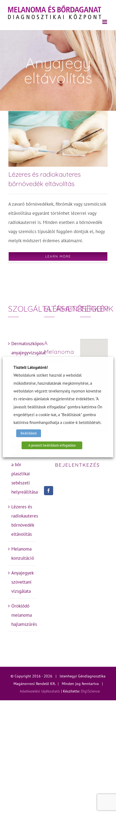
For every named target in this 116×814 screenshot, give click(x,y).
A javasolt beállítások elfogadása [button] (52, 445)
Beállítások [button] (29, 433)
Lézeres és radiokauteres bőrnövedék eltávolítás (22, 520)
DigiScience (90, 691)
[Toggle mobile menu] (105, 22)
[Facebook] (48, 490)
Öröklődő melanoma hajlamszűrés (22, 615)
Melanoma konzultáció (22, 553)
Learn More (58, 256)
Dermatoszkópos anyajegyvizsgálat (22, 348)
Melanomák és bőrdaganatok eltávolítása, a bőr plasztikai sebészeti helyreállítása (22, 460)
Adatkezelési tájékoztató (40, 691)
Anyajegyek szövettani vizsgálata (22, 582)
